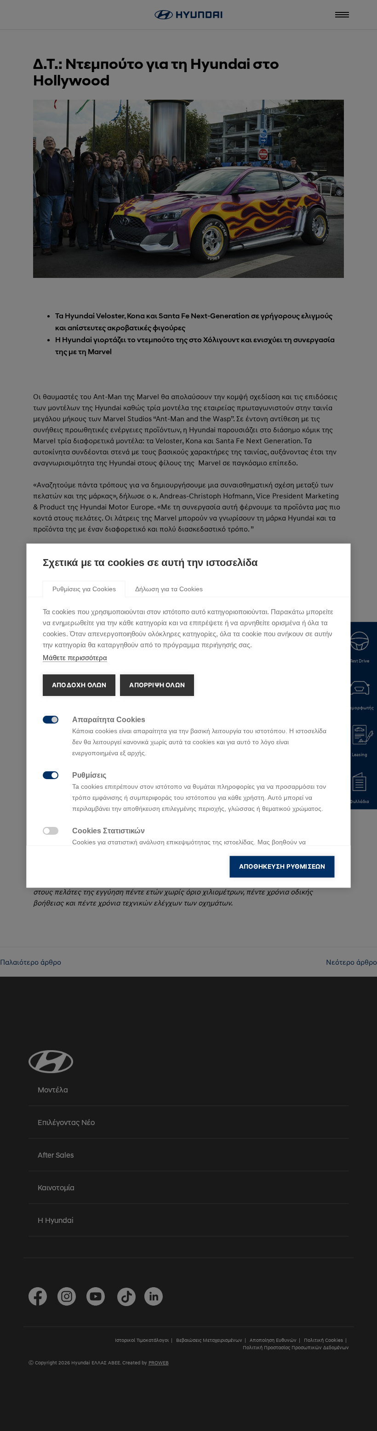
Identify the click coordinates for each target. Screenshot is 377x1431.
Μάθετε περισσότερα (75, 658)
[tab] (84, 588)
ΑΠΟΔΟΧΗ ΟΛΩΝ (79, 685)
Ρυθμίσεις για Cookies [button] (84, 589)
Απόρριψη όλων (157, 685)
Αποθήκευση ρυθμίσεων (282, 866)
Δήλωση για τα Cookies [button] (169, 589)
